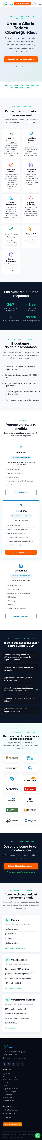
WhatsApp (9, 1117)
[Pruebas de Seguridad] (11, 176)
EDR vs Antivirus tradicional (15, 1009)
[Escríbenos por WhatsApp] (37, 1135)
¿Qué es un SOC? (11, 929)
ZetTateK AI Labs (11, 1023)
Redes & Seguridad (9, 1092)
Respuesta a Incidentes (10, 1089)
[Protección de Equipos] (31, 144)
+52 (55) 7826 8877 (12, 1113)
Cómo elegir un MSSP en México (17, 969)
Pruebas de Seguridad (10, 1080)
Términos (20, 1137)
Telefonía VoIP (7, 1095)
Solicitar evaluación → (21, 492)
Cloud (5, 1086)
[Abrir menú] (40, 4)
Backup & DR (7, 1097)
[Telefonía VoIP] (31, 236)
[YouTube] (22, 1064)
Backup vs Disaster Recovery (16, 1014)
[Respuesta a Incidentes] (31, 208)
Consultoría (6, 1083)
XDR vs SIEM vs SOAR (13, 983)
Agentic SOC (7, 1074)
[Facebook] (13, 1064)
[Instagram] (9, 1064)
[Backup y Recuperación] (11, 261)
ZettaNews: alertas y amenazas (17, 1018)
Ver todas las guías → (14, 988)
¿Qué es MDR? (10, 934)
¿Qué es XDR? (10, 938)
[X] (18, 1064)
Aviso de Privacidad (9, 1137)
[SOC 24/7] (11, 144)
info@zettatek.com (11, 1110)
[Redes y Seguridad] (11, 236)
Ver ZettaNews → (11, 1028)
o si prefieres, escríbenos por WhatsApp (21, 872)
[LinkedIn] (4, 1064)
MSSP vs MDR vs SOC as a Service (18, 978)
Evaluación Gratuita (22, 3)
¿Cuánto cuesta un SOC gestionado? (18, 974)
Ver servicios (21, 67)
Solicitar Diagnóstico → (12, 1124)
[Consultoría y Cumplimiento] (31, 176)
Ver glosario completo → (15, 948)
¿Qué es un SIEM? (11, 943)
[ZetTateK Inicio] (8, 4)
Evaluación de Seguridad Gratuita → (21, 59)
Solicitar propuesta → (21, 616)
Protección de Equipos (10, 1077)
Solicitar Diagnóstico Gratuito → (21, 866)
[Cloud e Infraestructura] (11, 208)
